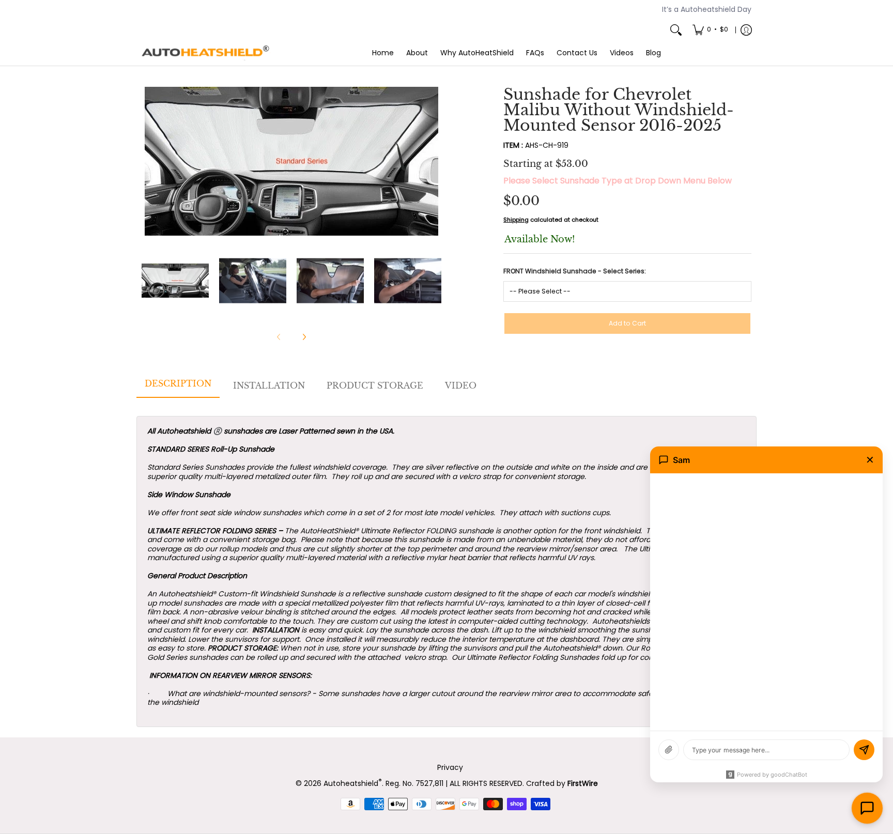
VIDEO (460, 385)
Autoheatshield (353, 783)
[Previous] (148, 161)
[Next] (434, 161)
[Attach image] (668, 749)
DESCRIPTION (178, 383)
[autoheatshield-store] (206, 53)
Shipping (516, 219)
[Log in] (746, 30)
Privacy (450, 767)
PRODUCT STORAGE (375, 385)
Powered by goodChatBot (772, 774)
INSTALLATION (269, 385)
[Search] (676, 30)
